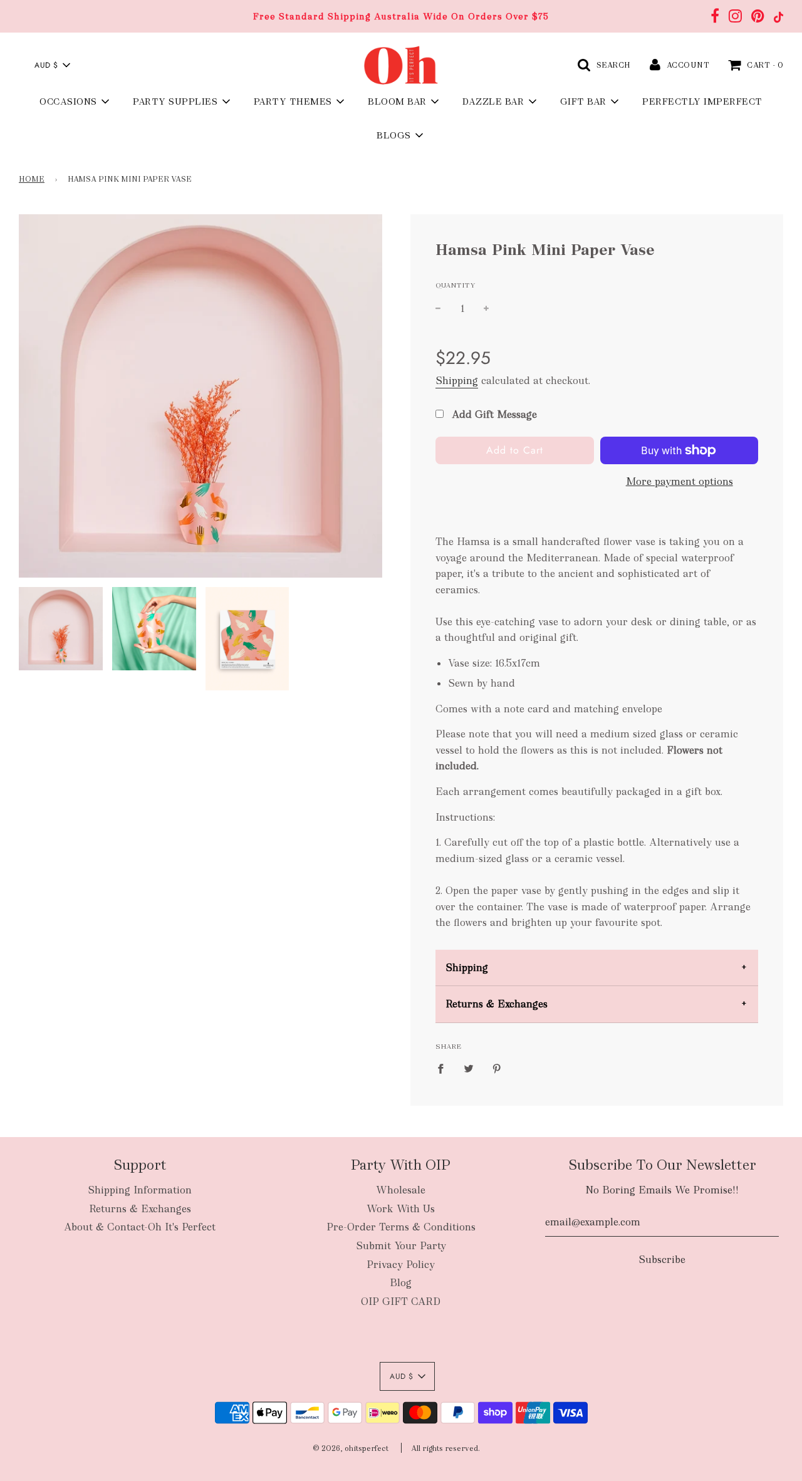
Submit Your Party (401, 1245)
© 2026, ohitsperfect (350, 1448)
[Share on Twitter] (468, 1068)
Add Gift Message (493, 414)
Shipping (456, 380)
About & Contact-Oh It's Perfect (140, 1227)
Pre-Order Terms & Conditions (401, 1227)
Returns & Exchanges (496, 1004)
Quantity (455, 285)
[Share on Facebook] (444, 1068)
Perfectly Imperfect (702, 101)
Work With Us (401, 1208)
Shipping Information (140, 1190)
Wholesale (400, 1190)
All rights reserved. (445, 1448)
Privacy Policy (401, 1264)
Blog (401, 1282)
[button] (52, 65)
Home (31, 179)
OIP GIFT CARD (400, 1301)
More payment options (679, 481)
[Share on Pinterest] (496, 1068)
